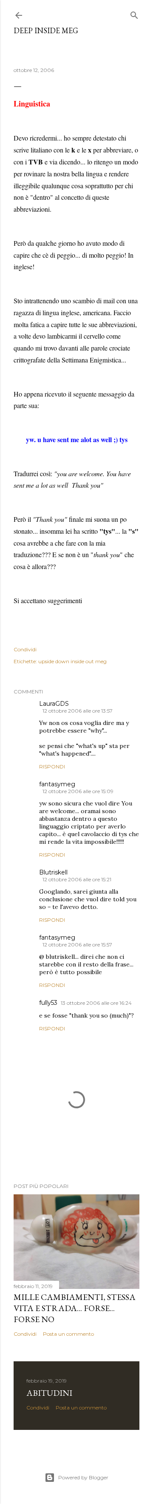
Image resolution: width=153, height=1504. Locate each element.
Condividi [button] (25, 649)
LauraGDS (54, 703)
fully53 (48, 1003)
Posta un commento (68, 1334)
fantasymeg (57, 784)
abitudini (49, 1392)
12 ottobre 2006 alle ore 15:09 (77, 791)
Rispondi (52, 766)
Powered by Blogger (83, 1477)
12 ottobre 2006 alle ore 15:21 (76, 879)
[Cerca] (134, 13)
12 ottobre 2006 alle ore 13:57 (77, 710)
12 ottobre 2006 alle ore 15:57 (77, 944)
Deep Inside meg (46, 30)
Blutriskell (53, 872)
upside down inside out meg (72, 661)
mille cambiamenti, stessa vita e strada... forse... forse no (75, 1308)
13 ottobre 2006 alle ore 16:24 (96, 1003)
